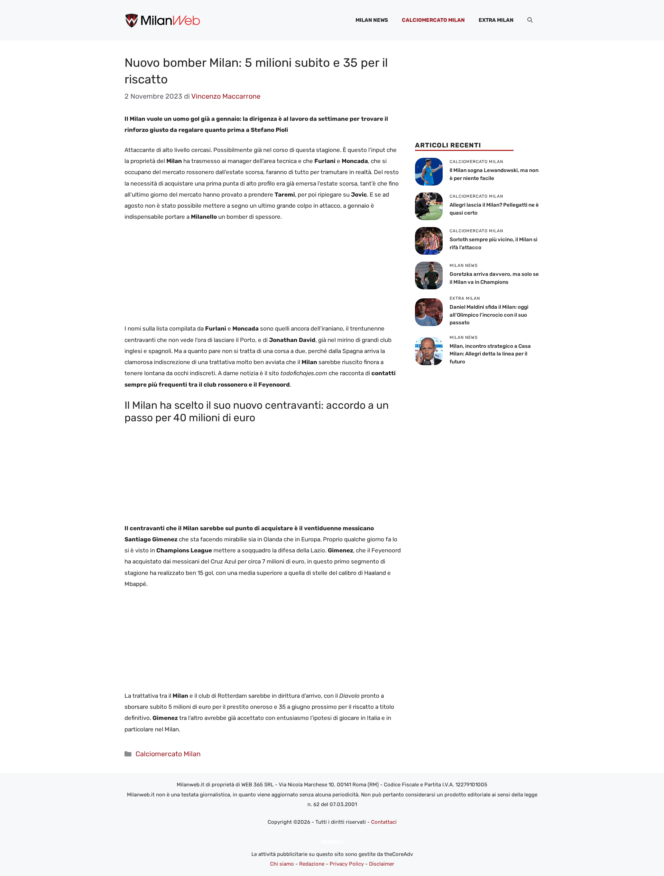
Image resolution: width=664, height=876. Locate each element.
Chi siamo (282, 864)
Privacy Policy (347, 864)
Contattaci (384, 822)
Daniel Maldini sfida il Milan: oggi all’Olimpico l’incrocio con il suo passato (489, 315)
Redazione (311, 864)
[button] (530, 20)
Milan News (372, 20)
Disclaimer (381, 864)
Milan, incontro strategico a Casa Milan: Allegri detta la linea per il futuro (490, 354)
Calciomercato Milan (433, 20)
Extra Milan (496, 20)
